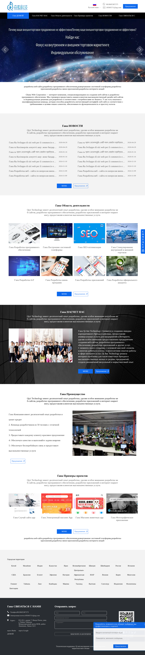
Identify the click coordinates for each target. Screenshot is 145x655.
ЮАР (92, 575)
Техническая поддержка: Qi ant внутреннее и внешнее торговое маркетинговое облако (80, 647)
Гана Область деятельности (61, 16)
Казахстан (53, 566)
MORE (64, 186)
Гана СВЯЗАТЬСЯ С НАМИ (127, 17)
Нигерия (66, 575)
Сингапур (105, 584)
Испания (131, 566)
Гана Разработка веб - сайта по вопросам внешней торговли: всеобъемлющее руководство (33, 171)
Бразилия (26, 575)
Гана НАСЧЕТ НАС (40, 16)
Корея (118, 575)
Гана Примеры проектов (83, 16)
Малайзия (27, 566)
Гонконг (14, 584)
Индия (39, 566)
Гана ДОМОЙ (18, 16)
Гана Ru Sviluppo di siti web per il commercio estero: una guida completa (33, 142)
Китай (13, 566)
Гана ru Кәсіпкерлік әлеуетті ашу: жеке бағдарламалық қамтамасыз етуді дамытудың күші (33, 147)
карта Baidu (11, 630)
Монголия (131, 575)
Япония (105, 575)
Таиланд (79, 584)
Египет (40, 575)
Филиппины (131, 584)
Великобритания (79, 566)
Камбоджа (53, 584)
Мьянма (66, 584)
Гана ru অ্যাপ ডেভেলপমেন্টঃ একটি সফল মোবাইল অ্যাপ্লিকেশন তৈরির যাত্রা (102, 142)
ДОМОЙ (10, 634)
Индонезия (118, 584)
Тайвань (27, 584)
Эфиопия (53, 575)
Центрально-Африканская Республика (79, 574)
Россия (118, 566)
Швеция (92, 566)
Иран (66, 566)
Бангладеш (14, 588)
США (14, 575)
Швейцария (105, 566)
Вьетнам (92, 584)
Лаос (40, 584)
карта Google (23, 630)
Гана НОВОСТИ (105, 16)
